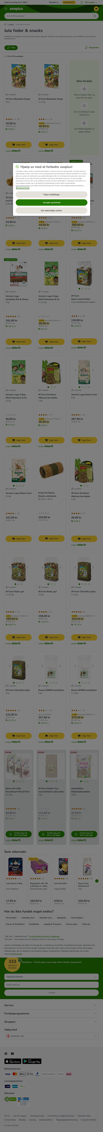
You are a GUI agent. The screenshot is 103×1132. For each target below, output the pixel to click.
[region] (51, 189)
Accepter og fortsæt (51, 202)
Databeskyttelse (22, 188)
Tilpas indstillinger (51, 194)
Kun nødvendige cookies (51, 210)
